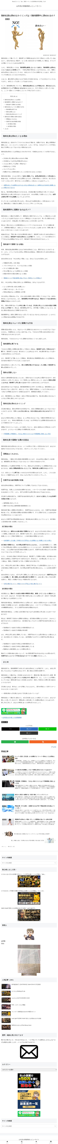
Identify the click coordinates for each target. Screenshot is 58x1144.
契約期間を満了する (11, 109)
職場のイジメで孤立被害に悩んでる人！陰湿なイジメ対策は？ (23, 278)
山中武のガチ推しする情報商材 (12, 717)
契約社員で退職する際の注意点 (13, 116)
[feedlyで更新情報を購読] (15, 741)
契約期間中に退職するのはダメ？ (14, 102)
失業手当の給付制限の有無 (13, 121)
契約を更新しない (11, 111)
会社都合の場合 (12, 126)
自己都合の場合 (12, 124)
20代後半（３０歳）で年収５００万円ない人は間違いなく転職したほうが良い (28, 540)
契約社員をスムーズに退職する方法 (14, 107)
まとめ (6, 128)
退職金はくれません (11, 119)
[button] (29, 733)
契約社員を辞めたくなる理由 (12, 99)
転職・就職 (5, 722)
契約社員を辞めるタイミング (14, 114)
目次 (11, 96)
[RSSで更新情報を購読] (43, 741)
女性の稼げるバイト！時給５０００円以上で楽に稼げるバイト (23, 584)
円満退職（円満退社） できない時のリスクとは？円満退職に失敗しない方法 (27, 434)
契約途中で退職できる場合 (13, 104)
